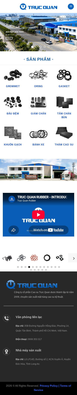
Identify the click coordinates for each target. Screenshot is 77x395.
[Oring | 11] (19, 257)
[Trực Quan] (38, 6)
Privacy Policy (49, 385)
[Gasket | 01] (45, 257)
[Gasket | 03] (70, 257)
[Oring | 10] (6, 257)
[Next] (74, 258)
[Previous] (3, 258)
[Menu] (71, 7)
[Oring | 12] (32, 257)
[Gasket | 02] (57, 257)
